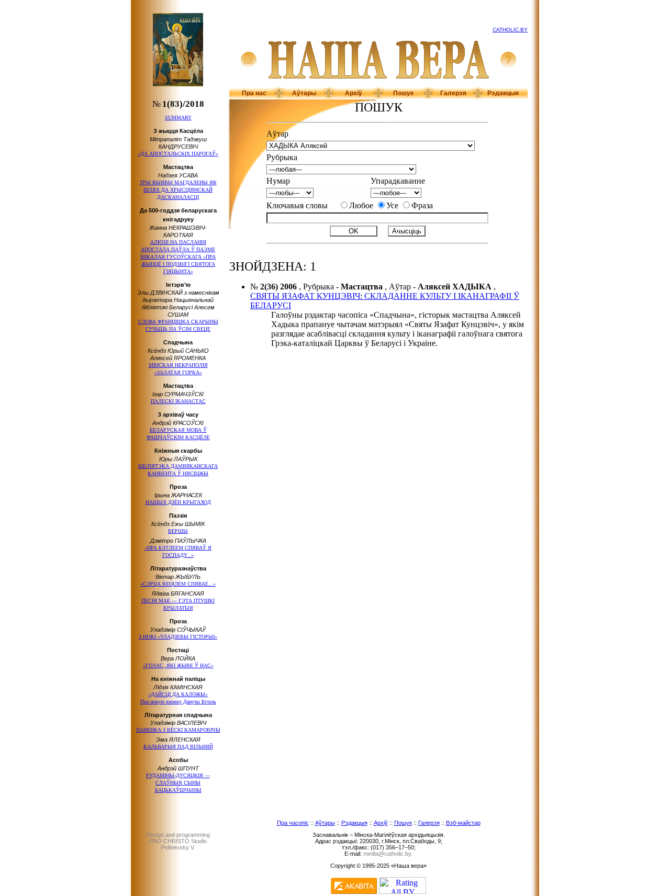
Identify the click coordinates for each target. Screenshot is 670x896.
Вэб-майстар (463, 823)
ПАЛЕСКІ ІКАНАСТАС (178, 401)
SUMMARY (178, 117)
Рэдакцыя (503, 93)
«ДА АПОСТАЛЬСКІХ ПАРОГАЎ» (178, 153)
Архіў (353, 93)
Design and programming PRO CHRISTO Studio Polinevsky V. (178, 841)
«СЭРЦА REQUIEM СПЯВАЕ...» (178, 584)
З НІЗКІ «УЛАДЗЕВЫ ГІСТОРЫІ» (178, 637)
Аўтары (304, 93)
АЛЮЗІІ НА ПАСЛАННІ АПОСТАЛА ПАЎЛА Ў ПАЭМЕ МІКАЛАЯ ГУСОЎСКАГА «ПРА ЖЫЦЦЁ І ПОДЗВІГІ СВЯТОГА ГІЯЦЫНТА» (178, 256)
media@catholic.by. (387, 853)
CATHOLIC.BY (510, 29)
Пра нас (254, 93)
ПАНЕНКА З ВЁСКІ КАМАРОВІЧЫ (178, 730)
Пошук (403, 93)
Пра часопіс (293, 823)
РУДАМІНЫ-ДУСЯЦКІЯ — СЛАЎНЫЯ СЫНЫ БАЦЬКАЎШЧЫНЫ (178, 782)
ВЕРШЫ (178, 531)
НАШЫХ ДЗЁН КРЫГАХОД (178, 502)
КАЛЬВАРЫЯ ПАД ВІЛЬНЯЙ (178, 746)
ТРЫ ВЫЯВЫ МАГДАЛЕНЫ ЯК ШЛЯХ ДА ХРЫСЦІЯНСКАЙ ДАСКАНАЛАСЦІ (178, 190)
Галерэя (453, 93)
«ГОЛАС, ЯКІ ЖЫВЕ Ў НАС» (178, 665)
